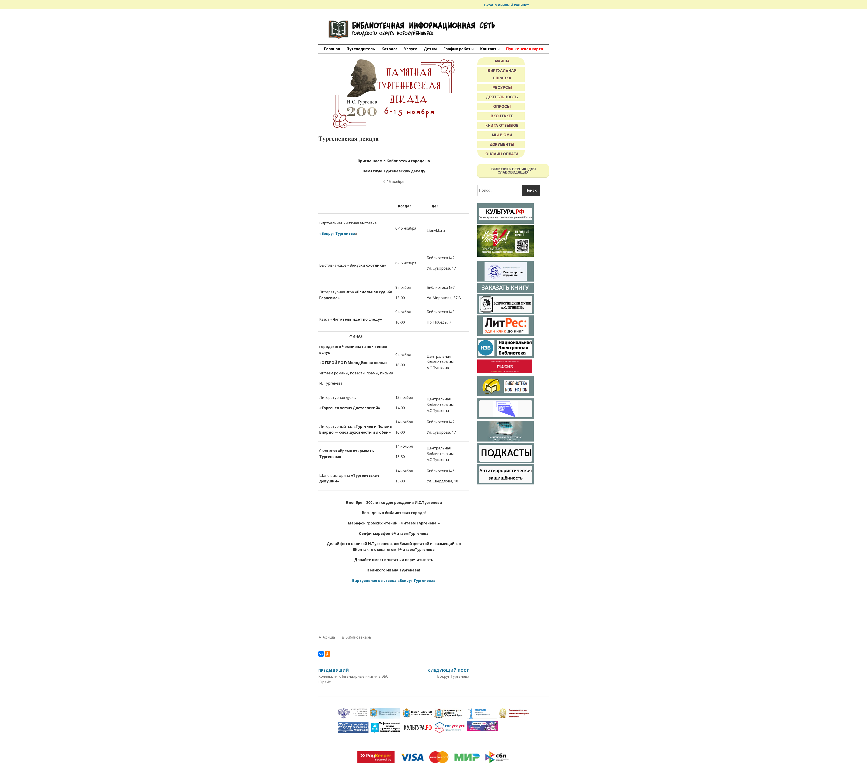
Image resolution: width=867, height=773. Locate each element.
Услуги (410, 48)
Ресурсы (502, 87)
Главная (332, 48)
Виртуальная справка (502, 74)
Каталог (389, 48)
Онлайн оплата (502, 154)
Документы (502, 144)
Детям (430, 48)
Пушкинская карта (524, 48)
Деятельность (502, 97)
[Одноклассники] (327, 654)
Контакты (490, 48)
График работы (458, 48)
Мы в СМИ (502, 135)
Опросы (502, 106)
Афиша (329, 637)
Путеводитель (361, 48)
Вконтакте (502, 116)
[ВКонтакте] (321, 654)
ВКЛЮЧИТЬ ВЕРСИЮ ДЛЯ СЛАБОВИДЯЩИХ (513, 170)
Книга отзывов (502, 125)
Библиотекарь (358, 637)
